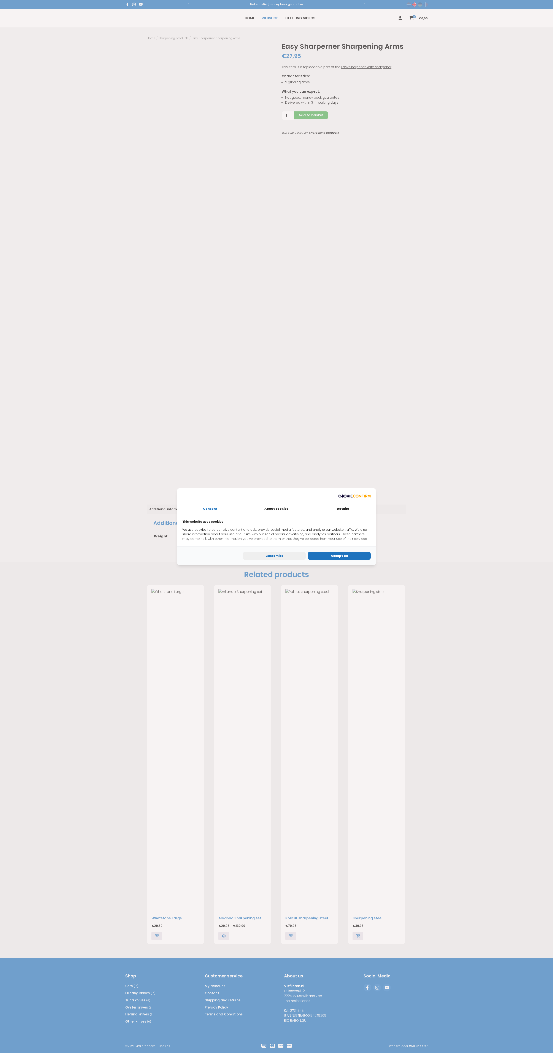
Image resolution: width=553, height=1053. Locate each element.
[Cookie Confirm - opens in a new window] (354, 496)
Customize (274, 556)
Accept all (339, 556)
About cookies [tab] (276, 509)
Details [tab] (343, 509)
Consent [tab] (210, 509)
